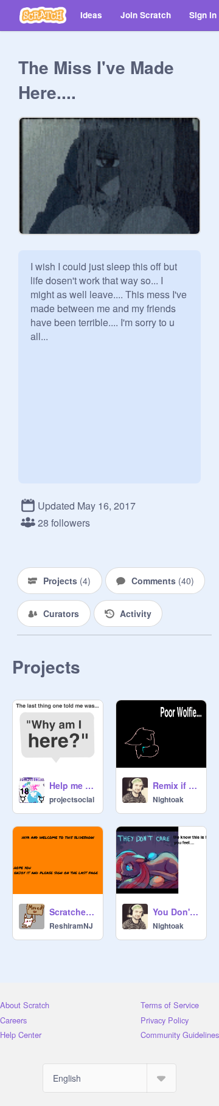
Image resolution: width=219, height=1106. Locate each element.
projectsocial (71, 799)
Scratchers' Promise (72, 912)
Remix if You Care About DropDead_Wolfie (176, 785)
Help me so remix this (72, 785)
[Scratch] (43, 15)
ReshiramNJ (71, 925)
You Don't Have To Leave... (176, 912)
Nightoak (168, 799)
